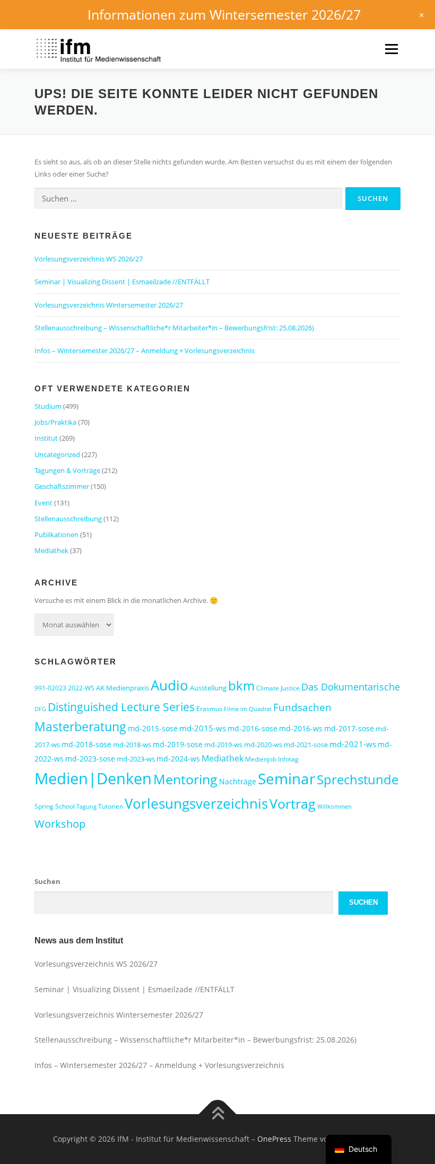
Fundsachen (302, 707)
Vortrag (292, 803)
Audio (169, 685)
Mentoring (185, 779)
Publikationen (56, 534)
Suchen (47, 881)
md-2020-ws (263, 744)
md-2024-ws (178, 759)
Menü (391, 49)
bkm (241, 685)
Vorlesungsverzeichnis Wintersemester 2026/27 (108, 305)
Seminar (286, 778)
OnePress (274, 1139)
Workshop (59, 824)
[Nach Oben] (218, 1114)
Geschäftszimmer (61, 486)
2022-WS (81, 688)
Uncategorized (57, 454)
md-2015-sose (153, 728)
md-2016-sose (252, 728)
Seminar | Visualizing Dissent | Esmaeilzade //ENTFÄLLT (122, 281)
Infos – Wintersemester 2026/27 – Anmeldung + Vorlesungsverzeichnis (144, 350)
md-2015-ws (202, 728)
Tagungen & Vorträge (67, 470)
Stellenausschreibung (68, 518)
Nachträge (237, 781)
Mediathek (51, 550)
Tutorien (110, 806)
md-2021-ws (352, 744)
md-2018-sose (86, 744)
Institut (46, 438)
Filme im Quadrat (248, 709)
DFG (40, 709)
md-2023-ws (136, 759)
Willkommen (334, 806)
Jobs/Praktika (55, 422)
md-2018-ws (132, 744)
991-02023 (50, 688)
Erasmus (209, 708)
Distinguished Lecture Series (121, 706)
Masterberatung (80, 726)
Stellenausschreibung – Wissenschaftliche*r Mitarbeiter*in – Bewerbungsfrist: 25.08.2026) (174, 327)
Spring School (54, 806)
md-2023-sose (90, 759)
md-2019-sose (178, 744)
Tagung (86, 806)
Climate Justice (278, 688)
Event (43, 502)
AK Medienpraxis (122, 688)
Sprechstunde (357, 779)
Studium (48, 406)
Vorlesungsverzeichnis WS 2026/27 (88, 259)
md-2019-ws (223, 744)
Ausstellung (208, 688)
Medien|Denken (93, 778)
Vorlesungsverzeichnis (196, 803)
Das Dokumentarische (350, 686)
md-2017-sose (349, 728)
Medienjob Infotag (272, 759)
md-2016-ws (301, 728)
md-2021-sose (306, 744)
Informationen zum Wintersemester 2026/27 (224, 14)
